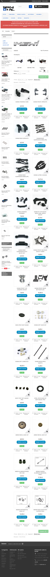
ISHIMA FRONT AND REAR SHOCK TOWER (40, 250)
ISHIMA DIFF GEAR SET (40, 325)
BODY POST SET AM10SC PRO (22, 399)
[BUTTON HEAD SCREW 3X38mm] (5, 172)
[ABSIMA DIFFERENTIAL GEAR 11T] (21, 499)
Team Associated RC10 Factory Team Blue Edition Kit (7, 62)
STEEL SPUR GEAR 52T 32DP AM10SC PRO (40, 399)
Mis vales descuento (22, 553)
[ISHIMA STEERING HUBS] (21, 92)
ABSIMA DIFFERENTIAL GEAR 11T (22, 510)
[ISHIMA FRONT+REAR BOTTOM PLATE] (40, 278)
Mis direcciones (21, 555)
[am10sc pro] (31, 61)
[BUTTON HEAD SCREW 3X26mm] (5, 157)
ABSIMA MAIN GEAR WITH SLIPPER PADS (40, 510)
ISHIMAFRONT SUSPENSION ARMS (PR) (40, 139)
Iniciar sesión (45, 1)
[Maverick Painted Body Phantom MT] (5, 201)
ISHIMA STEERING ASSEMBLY (22, 212)
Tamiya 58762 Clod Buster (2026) (6, 79)
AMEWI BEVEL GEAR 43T (21, 435)
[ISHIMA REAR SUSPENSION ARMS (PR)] (21, 165)
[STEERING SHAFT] (5, 143)
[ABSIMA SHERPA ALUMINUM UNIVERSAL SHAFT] (40, 461)
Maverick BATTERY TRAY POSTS (6, 191)
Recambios (39, 14)
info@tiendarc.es (43, 564)
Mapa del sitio (12, 568)
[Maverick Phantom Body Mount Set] (5, 128)
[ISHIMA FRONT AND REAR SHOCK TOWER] (40, 240)
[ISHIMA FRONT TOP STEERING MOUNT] (21, 278)
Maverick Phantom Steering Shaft (6, 148)
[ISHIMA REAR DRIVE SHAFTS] (40, 351)
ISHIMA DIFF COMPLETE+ (22, 361)
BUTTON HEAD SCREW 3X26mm (5, 162)
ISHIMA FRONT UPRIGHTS (40, 102)
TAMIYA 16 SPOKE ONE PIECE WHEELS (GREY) (6, 262)
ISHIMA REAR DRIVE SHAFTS (40, 362)
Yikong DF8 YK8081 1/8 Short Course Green (7, 114)
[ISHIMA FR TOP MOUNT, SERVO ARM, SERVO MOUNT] (40, 202)
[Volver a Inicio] (3, 31)
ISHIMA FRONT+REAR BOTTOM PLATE (40, 289)
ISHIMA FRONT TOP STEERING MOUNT (22, 289)
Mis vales (20, 558)
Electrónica (31, 14)
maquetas (26, 18)
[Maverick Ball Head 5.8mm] (5, 231)
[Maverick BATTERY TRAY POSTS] (5, 186)
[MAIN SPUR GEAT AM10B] (21, 315)
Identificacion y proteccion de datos (13, 566)
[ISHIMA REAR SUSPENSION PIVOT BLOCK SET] (21, 240)
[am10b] (19, 61)
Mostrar (15, 73)
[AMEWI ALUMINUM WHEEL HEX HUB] (21, 461)
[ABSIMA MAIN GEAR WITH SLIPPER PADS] (40, 499)
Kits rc (4, 14)
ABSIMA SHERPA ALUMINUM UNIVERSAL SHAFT (40, 473)
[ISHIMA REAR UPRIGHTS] (21, 128)
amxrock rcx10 (6, 44)
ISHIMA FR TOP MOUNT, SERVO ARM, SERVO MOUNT (40, 213)
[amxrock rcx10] (42, 61)
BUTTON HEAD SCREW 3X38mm (5, 177)
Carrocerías (12, 14)
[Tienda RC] (9, 9)
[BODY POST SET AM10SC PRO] (21, 388)
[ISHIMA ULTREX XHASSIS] (40, 165)
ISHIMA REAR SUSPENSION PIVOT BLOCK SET (22, 251)
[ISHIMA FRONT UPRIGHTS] (40, 92)
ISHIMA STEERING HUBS (21, 102)
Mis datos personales (22, 557)
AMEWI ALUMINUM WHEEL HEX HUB (22, 472)
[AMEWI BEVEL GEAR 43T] (21, 425)
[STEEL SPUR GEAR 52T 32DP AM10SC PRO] (40, 388)
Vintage (19, 18)
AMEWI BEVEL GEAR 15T (40, 435)
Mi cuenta (21, 550)
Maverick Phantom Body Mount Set (6, 134)
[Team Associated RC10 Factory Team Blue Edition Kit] (5, 56)
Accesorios (5, 18)
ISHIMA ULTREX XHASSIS (40, 175)
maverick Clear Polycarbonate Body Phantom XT (6, 221)
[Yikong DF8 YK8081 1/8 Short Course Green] (5, 109)
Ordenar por (16, 71)
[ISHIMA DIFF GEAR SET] (40, 315)
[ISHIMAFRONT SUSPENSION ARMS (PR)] (40, 128)
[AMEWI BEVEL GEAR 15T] (40, 425)
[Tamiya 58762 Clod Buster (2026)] (5, 74)
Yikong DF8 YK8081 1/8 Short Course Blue (7, 95)
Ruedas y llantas (21, 14)
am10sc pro (5, 42)
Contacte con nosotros (36, 1)
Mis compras (20, 551)
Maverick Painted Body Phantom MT (6, 206)
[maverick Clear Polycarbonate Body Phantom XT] (5, 215)
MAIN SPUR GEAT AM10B (21, 325)
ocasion (13, 18)
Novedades (5, 50)
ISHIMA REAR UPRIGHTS (21, 138)
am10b (4, 40)
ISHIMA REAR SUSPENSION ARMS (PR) (22, 175)
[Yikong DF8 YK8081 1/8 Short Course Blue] (5, 90)
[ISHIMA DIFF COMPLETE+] (21, 351)
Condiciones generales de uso (12, 556)
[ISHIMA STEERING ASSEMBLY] (21, 202)
